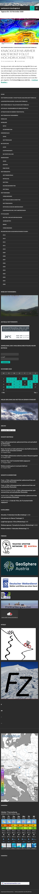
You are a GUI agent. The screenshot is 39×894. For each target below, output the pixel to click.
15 (35, 381)
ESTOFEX (5, 164)
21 (30, 384)
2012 (4, 242)
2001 (4, 280)
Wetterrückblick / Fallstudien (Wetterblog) (15, 105)
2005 (4, 266)
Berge (5, 224)
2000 (4, 284)
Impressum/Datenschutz (7, 891)
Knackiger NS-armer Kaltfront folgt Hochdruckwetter (18, 54)
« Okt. (3, 392)
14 (30, 381)
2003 (4, 273)
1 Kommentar (20, 61)
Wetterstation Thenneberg (9, 115)
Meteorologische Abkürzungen (13, 207)
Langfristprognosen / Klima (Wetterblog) (14, 101)
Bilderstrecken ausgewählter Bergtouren (14, 231)
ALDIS (4, 147)
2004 (4, 270)
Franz (2, 480)
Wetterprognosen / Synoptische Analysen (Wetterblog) (19, 47)
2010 (4, 249)
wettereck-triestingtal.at (10, 8)
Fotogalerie (5, 214)
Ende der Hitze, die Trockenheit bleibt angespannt (15, 461)
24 (9, 387)
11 (14, 381)
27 (25, 387)
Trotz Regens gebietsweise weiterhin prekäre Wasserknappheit (19, 455)
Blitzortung (5, 143)
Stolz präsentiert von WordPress (23, 891)
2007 (4, 259)
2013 (4, 238)
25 (14, 387)
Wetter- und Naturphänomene (12, 217)
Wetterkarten (5, 171)
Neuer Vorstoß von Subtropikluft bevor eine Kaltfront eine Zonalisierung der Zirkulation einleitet (19, 449)
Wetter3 (5, 182)
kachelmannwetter (9, 185)
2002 (4, 277)
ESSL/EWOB (6, 168)
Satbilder (4, 122)
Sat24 (4, 126)
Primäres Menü (36, 8)
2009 (4, 252)
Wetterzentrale (8, 175)
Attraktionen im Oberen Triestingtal (12, 112)
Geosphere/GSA (7, 129)
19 (19, 384)
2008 (4, 256)
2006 (4, 263)
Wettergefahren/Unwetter (11, 200)
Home (2, 94)
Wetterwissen (5, 192)
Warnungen (5, 157)
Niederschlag (5, 133)
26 (19, 387)
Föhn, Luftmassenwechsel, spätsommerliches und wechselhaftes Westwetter (18, 491)
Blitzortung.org (8, 154)
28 (30, 387)
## (1, 710)
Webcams (4, 119)
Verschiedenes (7, 196)
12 (19, 381)
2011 (4, 245)
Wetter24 (6, 189)
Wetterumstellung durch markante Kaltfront (14, 466)
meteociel (6, 178)
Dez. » (36, 392)
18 (14, 384)
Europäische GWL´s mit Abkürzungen (14, 210)
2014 (4, 235)
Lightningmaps (7, 150)
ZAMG (4, 136)
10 (9, 381)
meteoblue (4, 805)
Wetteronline (7, 140)
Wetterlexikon (7, 203)
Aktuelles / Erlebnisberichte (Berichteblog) (14, 108)
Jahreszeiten (7, 221)
